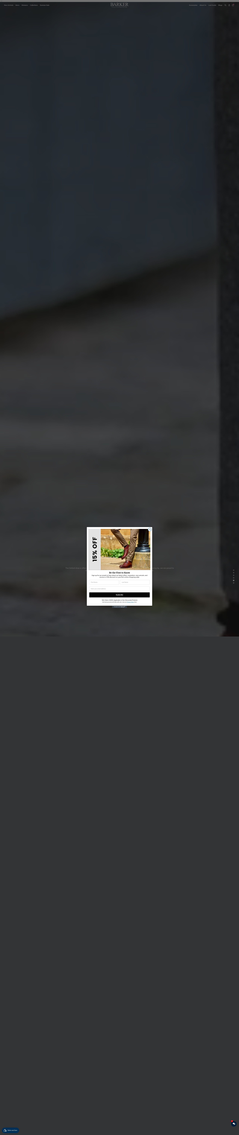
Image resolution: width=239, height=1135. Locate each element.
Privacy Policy (130, 602)
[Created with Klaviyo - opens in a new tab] (119, 607)
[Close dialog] (149, 529)
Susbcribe (119, 595)
